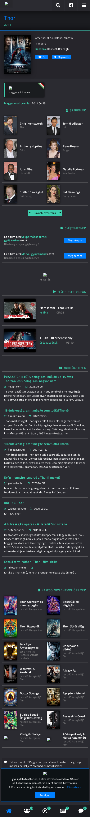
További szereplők (45, 213)
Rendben (45, 795)
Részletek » (74, 787)
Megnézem (75, 240)
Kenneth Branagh (58, 49)
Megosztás (63, 57)
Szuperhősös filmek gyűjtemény (25, 238)
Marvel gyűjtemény (34, 254)
